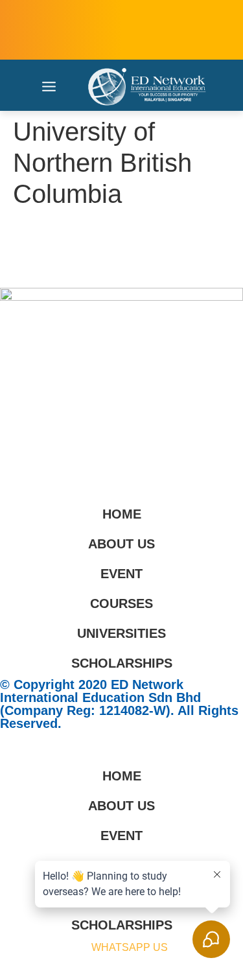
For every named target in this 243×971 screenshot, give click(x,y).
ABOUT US (121, 544)
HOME (121, 514)
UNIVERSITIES (121, 633)
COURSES (121, 603)
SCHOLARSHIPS (121, 663)
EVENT (121, 574)
